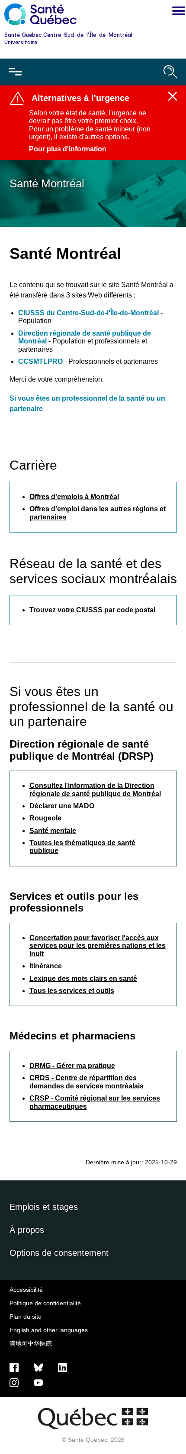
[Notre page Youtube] (38, 1382)
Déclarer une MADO (61, 806)
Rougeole (45, 818)
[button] (176, 12)
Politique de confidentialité (45, 1303)
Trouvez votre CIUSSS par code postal (92, 610)
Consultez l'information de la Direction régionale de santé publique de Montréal (95, 789)
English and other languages (49, 1330)
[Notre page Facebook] (14, 1367)
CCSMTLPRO (40, 361)
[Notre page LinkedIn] (62, 1367)
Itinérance (45, 966)
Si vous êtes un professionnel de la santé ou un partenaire (87, 403)
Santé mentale (52, 830)
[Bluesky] (38, 1367)
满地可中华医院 (31, 1343)
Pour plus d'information (67, 149)
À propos (27, 1230)
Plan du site (26, 1316)
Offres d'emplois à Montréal (74, 496)
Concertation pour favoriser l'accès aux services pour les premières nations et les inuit (97, 945)
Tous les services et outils (71, 990)
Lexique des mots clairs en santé (83, 978)
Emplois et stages (44, 1207)
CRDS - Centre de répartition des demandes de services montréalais (86, 1081)
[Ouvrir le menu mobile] (15, 72)
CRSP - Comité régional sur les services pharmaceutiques (94, 1102)
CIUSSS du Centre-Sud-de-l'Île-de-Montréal (89, 313)
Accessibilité (26, 1289)
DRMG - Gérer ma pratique (72, 1065)
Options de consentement (59, 1253)
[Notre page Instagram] (14, 1382)
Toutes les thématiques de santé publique (82, 846)
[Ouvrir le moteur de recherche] (170, 72)
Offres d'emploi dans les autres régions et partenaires (97, 512)
